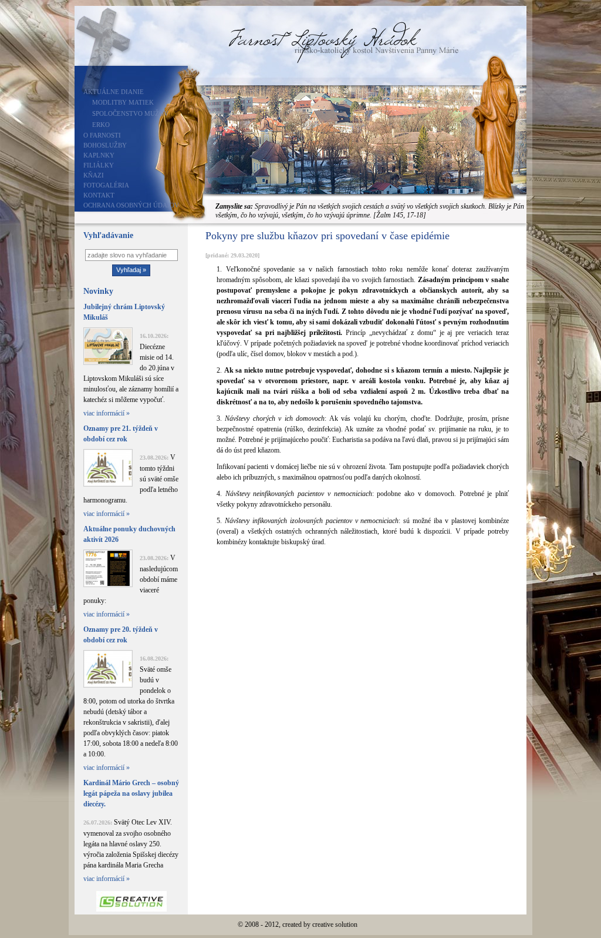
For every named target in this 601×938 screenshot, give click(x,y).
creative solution (334, 924)
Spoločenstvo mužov (130, 113)
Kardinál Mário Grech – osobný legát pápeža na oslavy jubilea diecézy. (131, 793)
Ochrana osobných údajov (131, 205)
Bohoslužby (105, 145)
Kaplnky (98, 155)
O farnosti (102, 135)
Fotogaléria (106, 185)
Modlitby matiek (123, 102)
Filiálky (98, 165)
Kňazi (93, 175)
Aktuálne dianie (113, 91)
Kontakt (98, 195)
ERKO (101, 124)
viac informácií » (106, 413)
